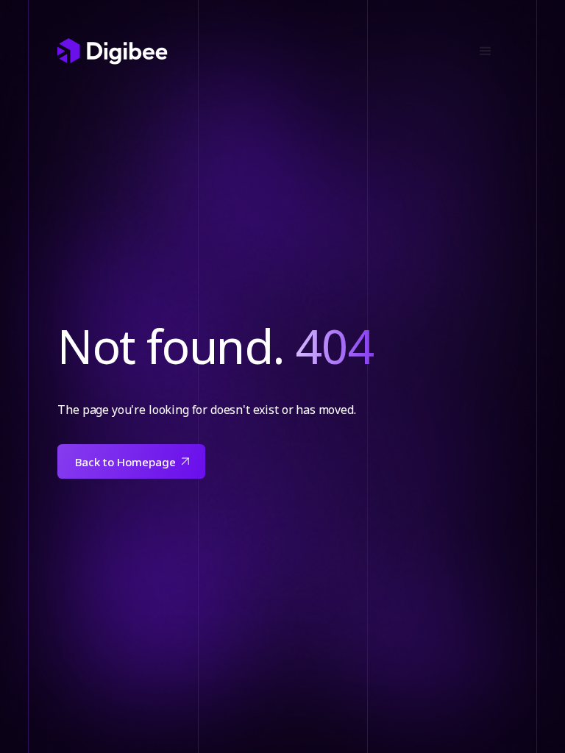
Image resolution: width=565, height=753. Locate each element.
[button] (485, 51)
